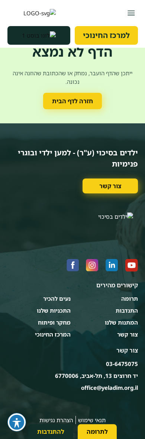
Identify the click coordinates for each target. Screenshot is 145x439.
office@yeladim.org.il (109, 387)
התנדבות (127, 310)
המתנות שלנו (121, 322)
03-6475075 (122, 363)
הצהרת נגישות (56, 420)
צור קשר (110, 186)
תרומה (129, 298)
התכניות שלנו (54, 310)
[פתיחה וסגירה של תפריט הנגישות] (17, 422)
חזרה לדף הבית (72, 101)
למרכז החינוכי (106, 35)
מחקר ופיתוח (54, 322)
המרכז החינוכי (53, 334)
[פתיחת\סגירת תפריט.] (131, 12)
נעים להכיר (57, 298)
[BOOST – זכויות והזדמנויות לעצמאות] (39, 35)
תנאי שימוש (92, 420)
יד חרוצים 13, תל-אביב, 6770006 (96, 375)
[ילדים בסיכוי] (31, 13)
